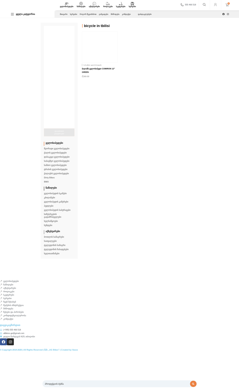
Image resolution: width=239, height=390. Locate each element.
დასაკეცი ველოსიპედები (57, 157)
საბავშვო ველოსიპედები (56, 161)
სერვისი (132, 6)
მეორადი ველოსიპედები (56, 148)
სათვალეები (50, 241)
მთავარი (63, 14)
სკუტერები (120, 6)
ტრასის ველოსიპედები (55, 169)
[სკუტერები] (121, 3)
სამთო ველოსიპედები (55, 165)
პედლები (48, 206)
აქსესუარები (94, 6)
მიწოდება (115, 14)
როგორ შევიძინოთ (88, 14)
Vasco (75, 350)
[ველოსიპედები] (66, 3)
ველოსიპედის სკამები (55, 193)
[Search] (193, 384)
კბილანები (49, 197)
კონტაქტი (126, 14)
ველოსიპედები (66, 6)
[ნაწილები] (81, 3)
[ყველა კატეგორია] (12, 14)
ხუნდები (48, 225)
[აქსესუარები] (94, 3)
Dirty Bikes (49, 177)
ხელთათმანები (51, 253)
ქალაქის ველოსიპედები (56, 173)
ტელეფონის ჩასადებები (56, 249)
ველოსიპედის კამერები (56, 201)
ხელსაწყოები (51, 221)
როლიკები (108, 6)
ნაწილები (81, 6)
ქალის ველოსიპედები (55, 152)
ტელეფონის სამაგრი (54, 245)
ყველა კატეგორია (25, 14)
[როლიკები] (108, 3)
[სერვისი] (132, 3)
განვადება (103, 14)
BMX (46, 182)
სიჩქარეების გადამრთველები (52, 215)
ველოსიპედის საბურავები (57, 210)
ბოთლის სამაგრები (54, 237)
